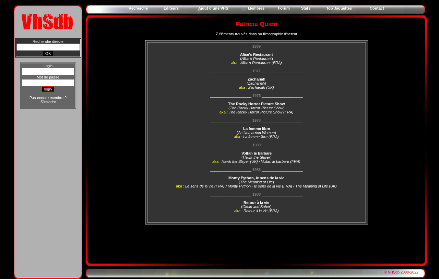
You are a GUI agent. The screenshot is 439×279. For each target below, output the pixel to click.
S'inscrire (48, 102)
